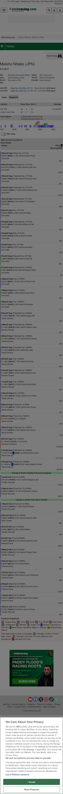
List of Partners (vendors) (17, 774)
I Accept (31, 782)
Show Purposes (31, 789)
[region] (31, 755)
